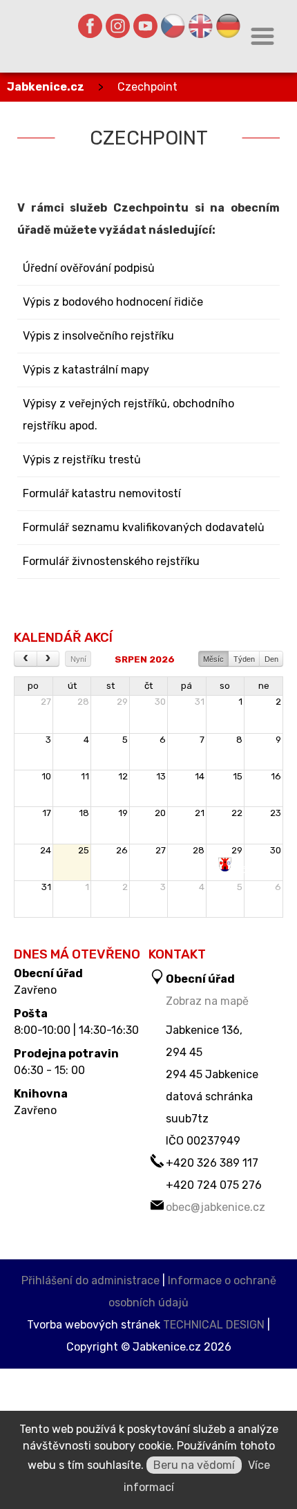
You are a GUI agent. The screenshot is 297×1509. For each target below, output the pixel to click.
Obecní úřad (48, 973)
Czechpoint (147, 86)
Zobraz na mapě (207, 1001)
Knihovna (41, 1094)
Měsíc (213, 659)
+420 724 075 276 (214, 1185)
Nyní (78, 659)
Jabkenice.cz (45, 86)
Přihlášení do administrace (90, 1280)
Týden (244, 659)
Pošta (31, 1013)
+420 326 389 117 (212, 1162)
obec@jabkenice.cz (215, 1207)
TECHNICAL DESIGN (214, 1324)
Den (271, 659)
